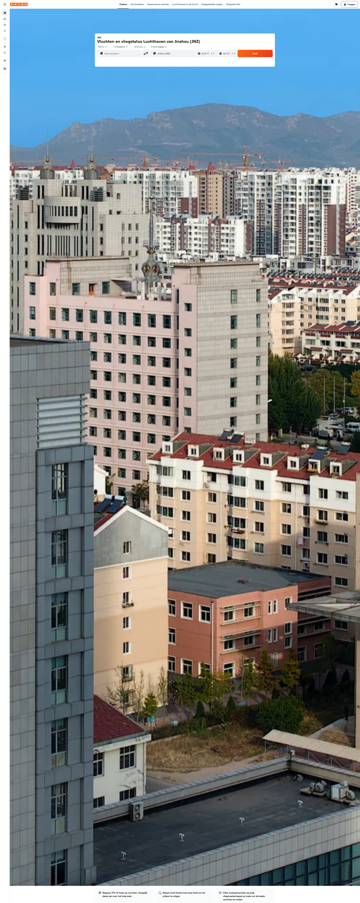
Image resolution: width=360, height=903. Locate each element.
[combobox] (103, 46)
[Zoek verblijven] (4, 19)
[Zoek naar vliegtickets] (4, 13)
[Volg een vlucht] (4, 52)
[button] (5, 4)
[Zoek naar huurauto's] (4, 25)
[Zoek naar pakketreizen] (4, 30)
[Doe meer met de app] (4, 39)
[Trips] (4, 60)
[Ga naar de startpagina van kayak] (19, 4)
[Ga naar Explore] (4, 47)
